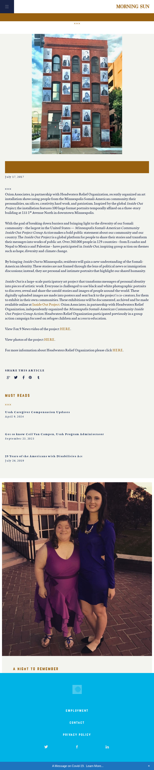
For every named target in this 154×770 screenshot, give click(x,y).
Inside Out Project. (46, 304)
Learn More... (94, 766)
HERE (65, 329)
